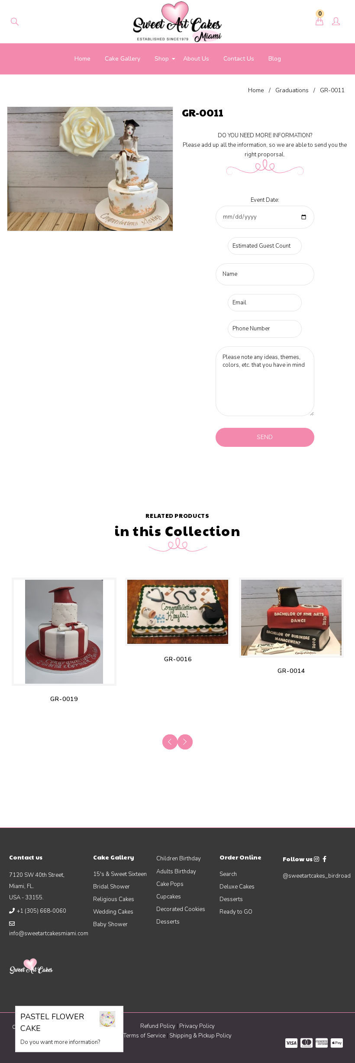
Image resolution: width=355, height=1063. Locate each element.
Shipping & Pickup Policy (200, 1036)
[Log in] (336, 22)
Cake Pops (170, 884)
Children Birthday (178, 859)
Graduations (292, 90)
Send (265, 437)
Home (256, 90)
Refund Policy (157, 1026)
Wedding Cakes (113, 912)
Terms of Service (145, 1036)
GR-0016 (178, 659)
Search (228, 874)
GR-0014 (291, 671)
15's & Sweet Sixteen (120, 874)
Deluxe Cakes (237, 887)
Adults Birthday (176, 872)
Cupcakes (168, 897)
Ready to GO (235, 912)
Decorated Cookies (180, 909)
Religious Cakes (113, 899)
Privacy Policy (197, 1026)
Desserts (168, 922)
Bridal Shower (111, 887)
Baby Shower (110, 924)
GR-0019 (64, 699)
